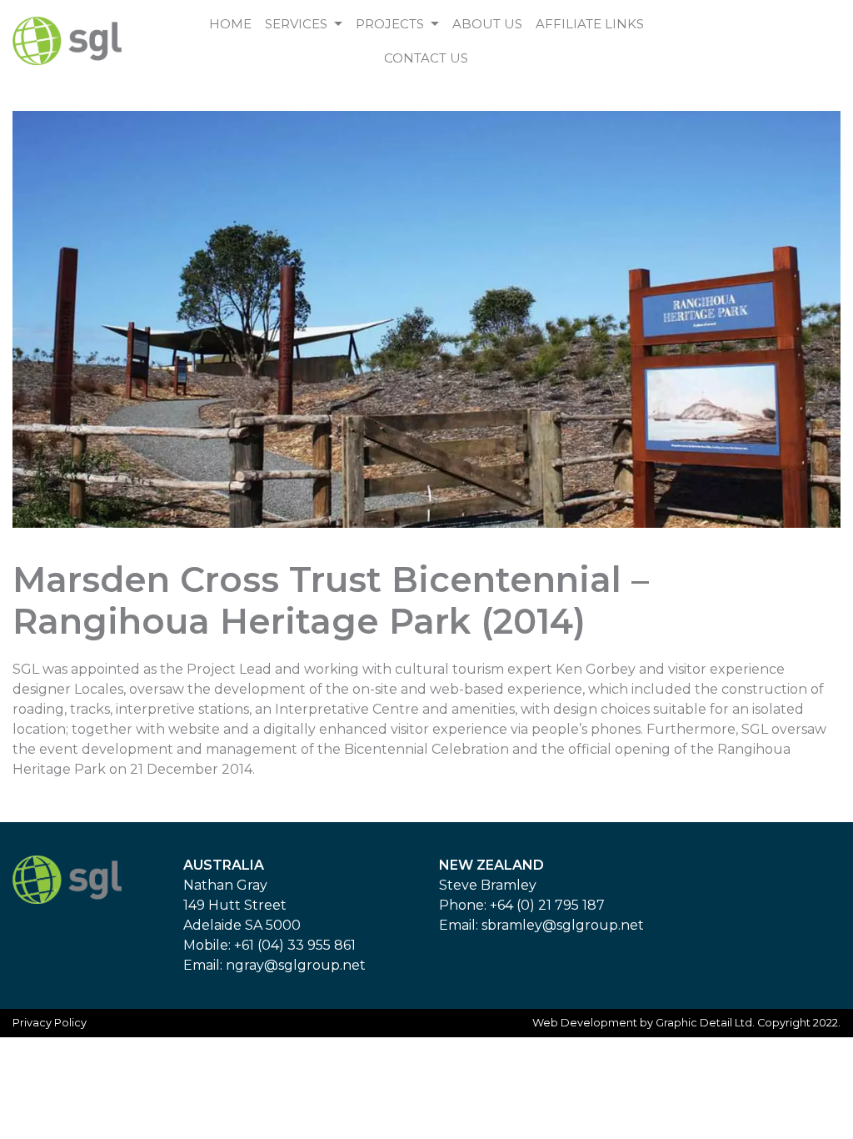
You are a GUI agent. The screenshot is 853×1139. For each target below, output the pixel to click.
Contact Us (426, 58)
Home (230, 24)
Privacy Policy (49, 1022)
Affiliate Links (590, 24)
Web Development (584, 1022)
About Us (487, 24)
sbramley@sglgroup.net (562, 925)
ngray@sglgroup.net (296, 965)
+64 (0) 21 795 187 (547, 905)
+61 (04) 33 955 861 (295, 945)
